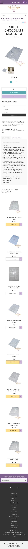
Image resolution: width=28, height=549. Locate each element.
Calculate (14, 115)
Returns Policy (14, 519)
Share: (20, 22)
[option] (14, 54)
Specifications (17, 138)
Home (2, 18)
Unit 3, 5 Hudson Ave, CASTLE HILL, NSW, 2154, (15, 535)
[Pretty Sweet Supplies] (14, 8)
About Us (14, 507)
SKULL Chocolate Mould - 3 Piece (10, 20)
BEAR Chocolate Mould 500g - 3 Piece (14, 321)
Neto (19, 546)
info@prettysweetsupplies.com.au (15, 532)
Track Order (14, 500)
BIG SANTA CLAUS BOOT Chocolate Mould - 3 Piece (14, 390)
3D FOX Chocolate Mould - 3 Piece (14, 218)
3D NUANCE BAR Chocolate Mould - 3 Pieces (14, 252)
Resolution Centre (14, 502)
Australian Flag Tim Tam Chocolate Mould (14, 287)
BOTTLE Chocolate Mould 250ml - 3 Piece (14, 424)
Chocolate (8, 18)
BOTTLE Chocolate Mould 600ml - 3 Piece (14, 458)
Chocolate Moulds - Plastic (18, 18)
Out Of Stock (12, 259)
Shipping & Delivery (14, 516)
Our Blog (14, 509)
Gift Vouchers (14, 496)
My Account (17, 2)
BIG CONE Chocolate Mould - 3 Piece (14, 355)
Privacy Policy (14, 523)
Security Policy (14, 525)
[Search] (25, 15)
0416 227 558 (14, 530)
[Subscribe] (25, 480)
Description (6, 138)
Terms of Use (14, 521)
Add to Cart (14, 92)
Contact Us (14, 512)
